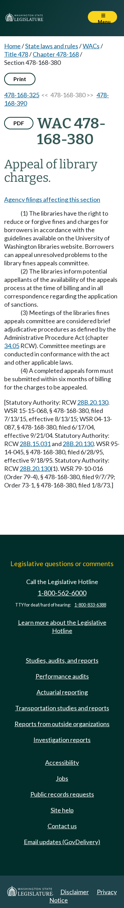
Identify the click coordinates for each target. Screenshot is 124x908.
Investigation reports (62, 739)
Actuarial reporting (62, 692)
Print (19, 79)
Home (12, 46)
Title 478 (16, 54)
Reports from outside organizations (62, 724)
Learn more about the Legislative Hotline (62, 626)
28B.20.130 (92, 402)
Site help (62, 810)
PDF (18, 123)
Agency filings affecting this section (52, 199)
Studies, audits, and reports (62, 660)
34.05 (11, 345)
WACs (91, 46)
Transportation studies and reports (62, 708)
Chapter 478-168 (56, 54)
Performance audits (62, 676)
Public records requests (62, 794)
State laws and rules (51, 46)
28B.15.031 (35, 443)
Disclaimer (74, 892)
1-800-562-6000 (62, 593)
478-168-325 (21, 95)
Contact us (62, 826)
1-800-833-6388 (90, 605)
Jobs (62, 778)
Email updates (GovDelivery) (62, 842)
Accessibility (62, 762)
